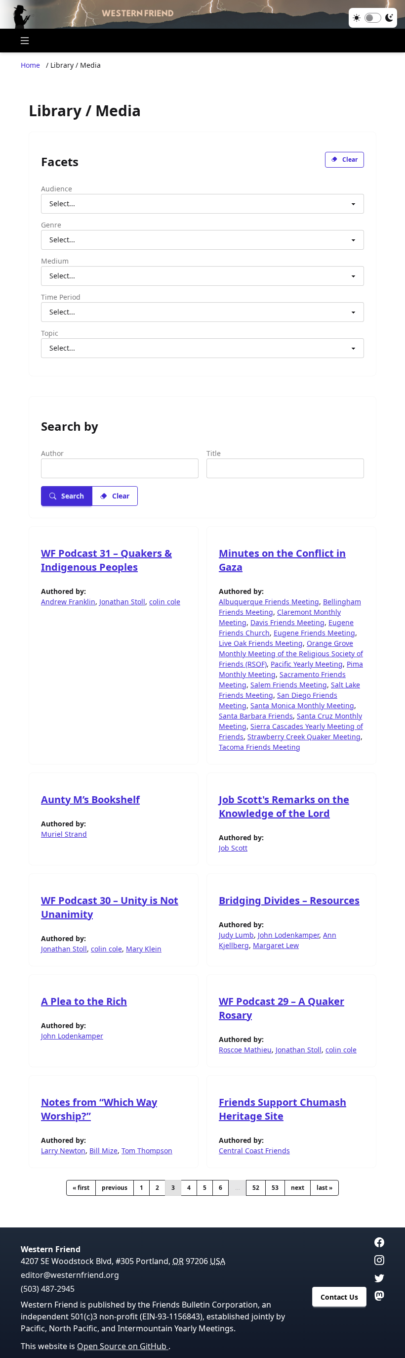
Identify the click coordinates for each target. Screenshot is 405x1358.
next (297, 1187)
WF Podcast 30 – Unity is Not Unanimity (109, 907)
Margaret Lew (276, 945)
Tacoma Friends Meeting (259, 747)
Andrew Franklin (68, 601)
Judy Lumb (236, 935)
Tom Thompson (147, 1150)
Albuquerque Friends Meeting (269, 601)
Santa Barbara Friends (256, 716)
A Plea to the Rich (84, 1001)
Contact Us (339, 1297)
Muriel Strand (64, 834)
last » (324, 1187)
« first (81, 1187)
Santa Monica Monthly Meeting (302, 705)
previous (114, 1187)
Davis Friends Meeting (287, 622)
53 (275, 1187)
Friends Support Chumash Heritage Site (282, 1109)
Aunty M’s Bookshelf (90, 799)
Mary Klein (144, 948)
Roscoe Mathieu (245, 1049)
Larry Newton (63, 1150)
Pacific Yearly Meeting (307, 664)
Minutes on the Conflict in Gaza (282, 560)
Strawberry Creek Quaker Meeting (304, 736)
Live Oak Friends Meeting (261, 643)
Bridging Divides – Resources (289, 900)
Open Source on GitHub (122, 1346)
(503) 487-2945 (48, 1288)
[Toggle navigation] (25, 40)
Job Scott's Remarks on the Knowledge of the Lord (284, 806)
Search (72, 495)
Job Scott (233, 848)
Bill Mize (103, 1150)
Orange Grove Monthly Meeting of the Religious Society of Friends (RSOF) (291, 653)
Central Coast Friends (254, 1150)
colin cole (164, 601)
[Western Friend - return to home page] (202, 14)
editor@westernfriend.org (70, 1274)
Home (30, 65)
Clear (350, 159)
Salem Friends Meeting (288, 684)
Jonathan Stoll (122, 601)
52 (255, 1187)
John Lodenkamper (288, 935)
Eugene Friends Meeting (314, 632)
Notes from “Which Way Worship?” (99, 1109)
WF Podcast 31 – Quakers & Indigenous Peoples (106, 560)
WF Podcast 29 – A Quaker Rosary (281, 1008)
